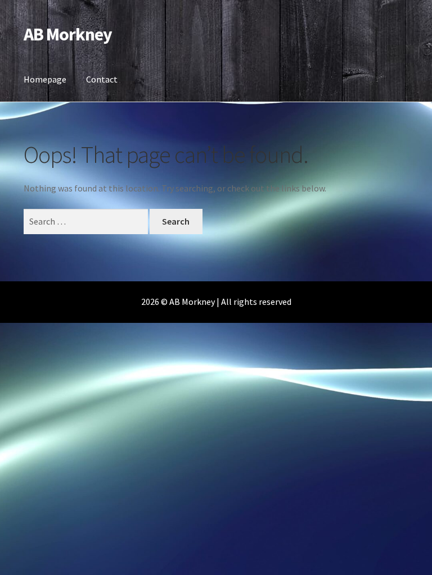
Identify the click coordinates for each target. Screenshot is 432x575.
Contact (102, 79)
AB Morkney (68, 34)
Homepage (45, 79)
